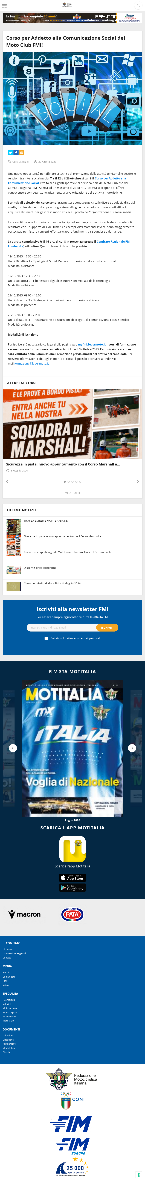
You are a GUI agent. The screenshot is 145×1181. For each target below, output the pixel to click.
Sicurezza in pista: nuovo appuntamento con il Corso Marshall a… (63, 464)
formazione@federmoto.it (31, 363)
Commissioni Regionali (14, 953)
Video (6, 985)
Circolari (7, 1052)
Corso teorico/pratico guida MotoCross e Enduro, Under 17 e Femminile (67, 552)
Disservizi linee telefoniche (40, 567)
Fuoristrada (9, 999)
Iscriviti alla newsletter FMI (72, 609)
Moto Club (8, 1020)
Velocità (7, 1004)
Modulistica (9, 1048)
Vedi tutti (72, 493)
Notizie (24, 161)
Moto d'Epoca (10, 1012)
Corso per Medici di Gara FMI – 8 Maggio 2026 (52, 583)
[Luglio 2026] (72, 748)
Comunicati (9, 976)
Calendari (8, 1035)
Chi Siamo (8, 949)
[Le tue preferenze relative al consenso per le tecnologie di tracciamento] (138, 1174)
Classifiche (8, 1039)
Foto (5, 980)
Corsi (15, 161)
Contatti (7, 957)
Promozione (9, 1016)
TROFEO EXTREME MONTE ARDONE (46, 520)
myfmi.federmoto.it (92, 344)
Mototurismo (10, 1008)
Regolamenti (9, 1043)
